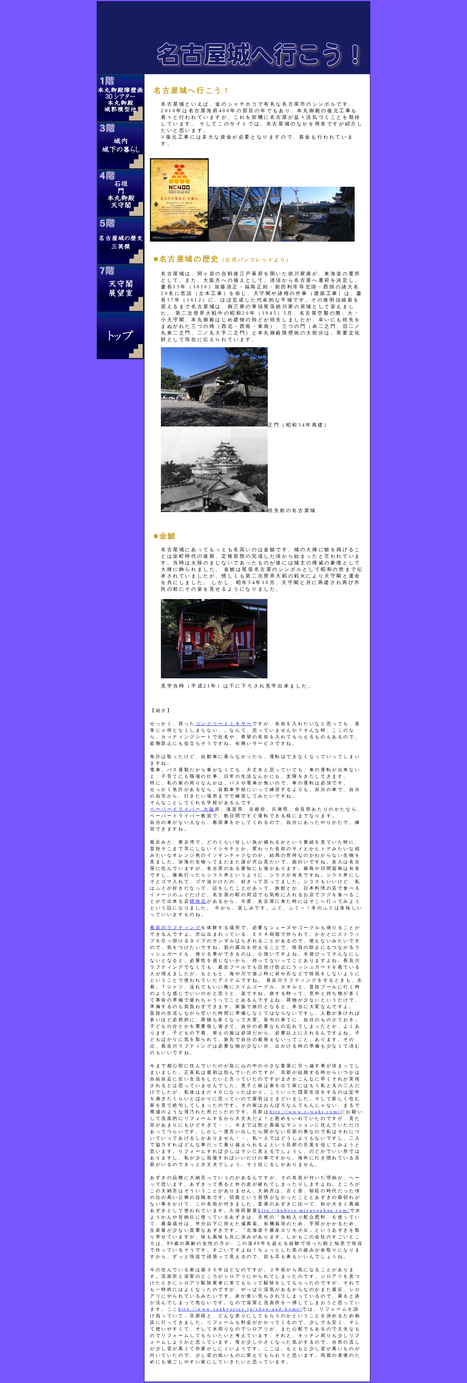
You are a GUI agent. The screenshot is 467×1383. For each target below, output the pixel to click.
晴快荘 (198, 901)
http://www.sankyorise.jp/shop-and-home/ (240, 1309)
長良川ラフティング (175, 927)
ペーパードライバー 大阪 (182, 809)
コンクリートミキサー (224, 723)
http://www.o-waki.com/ (305, 1111)
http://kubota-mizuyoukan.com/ (304, 1210)
